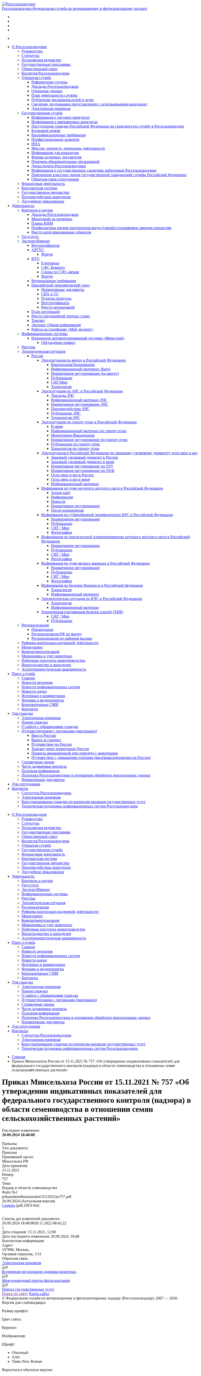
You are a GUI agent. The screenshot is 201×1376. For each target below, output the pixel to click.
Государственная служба (42, 113)
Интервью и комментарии (43, 696)
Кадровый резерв (45, 131)
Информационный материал (75, 484)
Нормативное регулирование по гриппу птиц (89, 440)
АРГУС (37, 250)
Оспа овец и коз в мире (70, 479)
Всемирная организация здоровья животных (39, 1272)
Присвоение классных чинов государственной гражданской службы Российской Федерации (109, 175)
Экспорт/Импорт (36, 241)
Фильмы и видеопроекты (43, 700)
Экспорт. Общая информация (56, 325)
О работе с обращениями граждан (50, 727)
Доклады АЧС (63, 395)
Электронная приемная (50, 108)
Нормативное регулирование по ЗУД (82, 466)
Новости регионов (37, 682)
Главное (28, 678)
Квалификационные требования (58, 135)
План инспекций (45, 312)
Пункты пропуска (56, 298)
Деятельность (23, 206)
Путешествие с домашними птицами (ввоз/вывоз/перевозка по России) (91, 757)
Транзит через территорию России (60, 749)
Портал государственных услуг (28, 1289)
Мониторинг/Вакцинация (72, 435)
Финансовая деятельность (43, 184)
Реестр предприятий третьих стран (60, 316)
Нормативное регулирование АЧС (79, 404)
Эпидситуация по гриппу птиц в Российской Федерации (89, 422)
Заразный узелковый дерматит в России (84, 457)
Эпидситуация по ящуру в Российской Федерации (83, 360)
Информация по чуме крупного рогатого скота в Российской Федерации (102, 488)
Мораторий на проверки (51, 219)
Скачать (8, 1205)
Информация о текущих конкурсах (60, 117)
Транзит (38, 320)
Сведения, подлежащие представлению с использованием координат (89, 104)
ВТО (35, 259)
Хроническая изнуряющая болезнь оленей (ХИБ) (82, 612)
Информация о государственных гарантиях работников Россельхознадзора (93, 170)
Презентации (42, 629)
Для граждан (22, 713)
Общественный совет (40, 69)
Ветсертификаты (45, 245)
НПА (35, 144)
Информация (62, 497)
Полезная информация (40, 771)
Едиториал (50, 263)
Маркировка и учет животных (47, 656)
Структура (30, 55)
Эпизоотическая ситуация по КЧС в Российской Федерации (91, 599)
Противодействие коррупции (46, 197)
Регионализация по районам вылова (61, 638)
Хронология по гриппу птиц (75, 448)
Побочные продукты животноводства (53, 660)
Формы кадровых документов (56, 157)
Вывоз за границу (46, 740)
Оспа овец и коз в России (72, 475)
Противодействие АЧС (70, 409)
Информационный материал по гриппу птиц (88, 431)
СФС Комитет (53, 267)
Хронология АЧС (65, 417)
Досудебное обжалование (43, 201)
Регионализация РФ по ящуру (56, 634)
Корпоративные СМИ (40, 704)
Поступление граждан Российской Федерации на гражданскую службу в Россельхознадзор (107, 126)
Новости (58, 501)
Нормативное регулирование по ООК (82, 470)
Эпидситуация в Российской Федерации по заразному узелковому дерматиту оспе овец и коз (119, 453)
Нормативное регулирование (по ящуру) (85, 373)
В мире (57, 426)
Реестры (28, 347)
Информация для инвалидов (55, 153)
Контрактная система (39, 188)
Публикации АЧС (66, 413)
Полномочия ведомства (41, 60)
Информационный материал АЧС (79, 400)
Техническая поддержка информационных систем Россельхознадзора (80, 806)
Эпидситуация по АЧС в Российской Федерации (82, 391)
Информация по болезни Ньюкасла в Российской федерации (92, 585)
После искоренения (67, 510)
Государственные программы (46, 64)
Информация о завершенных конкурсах (64, 122)
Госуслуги (30, 236)
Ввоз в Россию (43, 735)
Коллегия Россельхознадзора (45, 73)
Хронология (61, 387)
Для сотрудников (26, 784)
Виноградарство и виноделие (46, 665)
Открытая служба (36, 78)
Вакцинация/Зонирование (73, 365)
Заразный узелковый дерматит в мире (82, 462)
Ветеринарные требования (53, 281)
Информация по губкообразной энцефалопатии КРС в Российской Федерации (107, 515)
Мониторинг (32, 647)
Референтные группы (49, 82)
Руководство (32, 51)
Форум (47, 254)
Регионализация (35, 625)
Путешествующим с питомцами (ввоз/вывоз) (59, 731)
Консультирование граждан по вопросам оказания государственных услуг (84, 802)
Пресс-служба (23, 674)
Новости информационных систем (51, 687)
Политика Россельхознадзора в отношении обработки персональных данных (86, 775)
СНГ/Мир (59, 382)
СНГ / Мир (60, 528)
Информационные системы (45, 334)
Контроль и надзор (37, 210)
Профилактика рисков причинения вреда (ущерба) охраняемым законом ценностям (101, 228)
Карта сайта (39, 1294)
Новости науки (34, 691)
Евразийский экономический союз (60, 285)
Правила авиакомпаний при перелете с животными (74, 753)
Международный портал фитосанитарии (36, 1280)
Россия (37, 356)
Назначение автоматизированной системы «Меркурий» (78, 338)
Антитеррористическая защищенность (54, 669)
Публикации (61, 378)
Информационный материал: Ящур (80, 369)
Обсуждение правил (58, 342)
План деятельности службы (54, 95)
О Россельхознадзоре (29, 47)
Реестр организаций (58, 307)
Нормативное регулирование (75, 506)
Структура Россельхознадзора (46, 793)
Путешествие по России (51, 744)
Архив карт (60, 493)
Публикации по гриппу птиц (75, 444)
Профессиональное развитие (55, 139)
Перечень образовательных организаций (65, 161)
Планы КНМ (42, 223)
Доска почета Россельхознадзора (58, 166)
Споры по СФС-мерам (60, 272)
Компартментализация (40, 651)
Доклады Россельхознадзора (54, 86)
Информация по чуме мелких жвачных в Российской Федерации (95, 563)
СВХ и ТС (50, 294)
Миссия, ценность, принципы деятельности (68, 148)
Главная (18, 1057)
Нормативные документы (62, 289)
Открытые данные (46, 91)
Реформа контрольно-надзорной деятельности (60, 643)
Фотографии (61, 532)
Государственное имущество (45, 192)
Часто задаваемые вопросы (44, 766)
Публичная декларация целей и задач (62, 100)
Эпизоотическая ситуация (43, 351)
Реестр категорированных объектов (61, 232)
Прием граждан (35, 722)
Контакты (30, 709)
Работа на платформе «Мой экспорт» (62, 329)
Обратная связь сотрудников (55, 179)
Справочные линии (38, 762)
